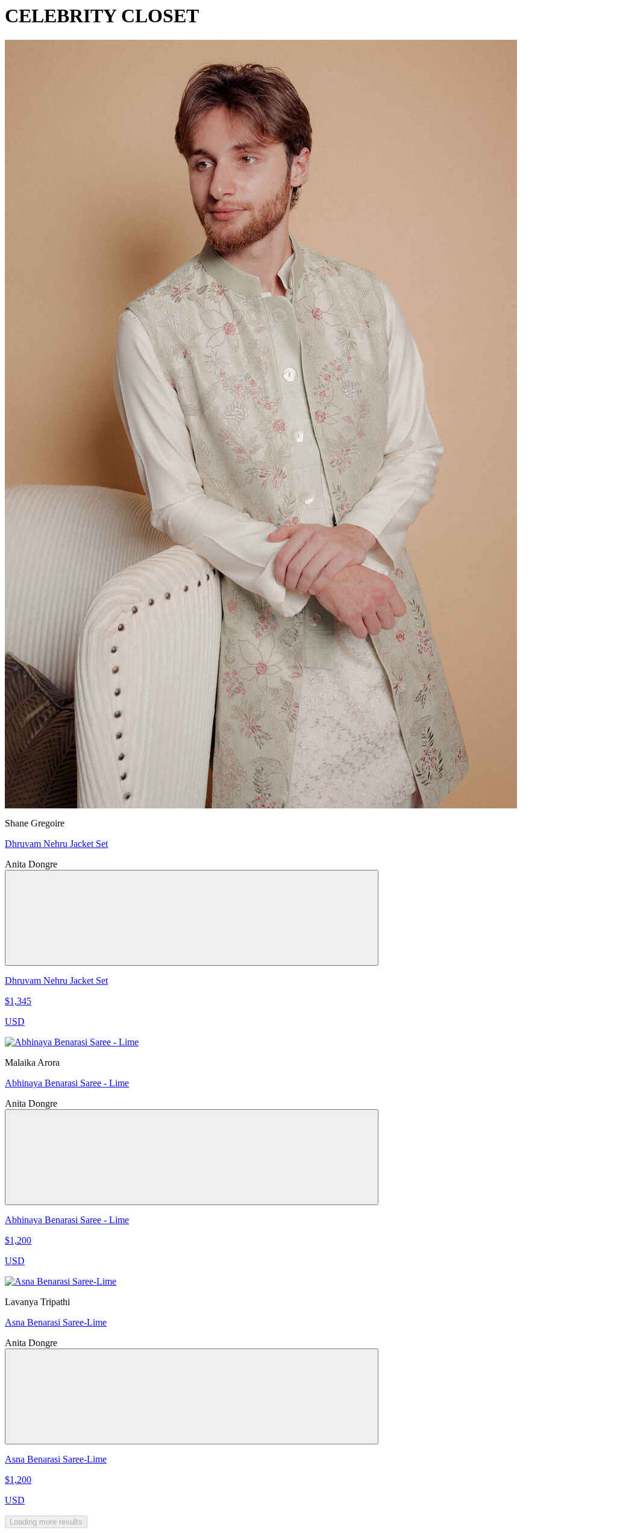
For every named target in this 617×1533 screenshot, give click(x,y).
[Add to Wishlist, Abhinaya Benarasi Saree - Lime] (191, 1157)
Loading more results (46, 1521)
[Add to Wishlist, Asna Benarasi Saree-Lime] (191, 1396)
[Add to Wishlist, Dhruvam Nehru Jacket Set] (191, 918)
